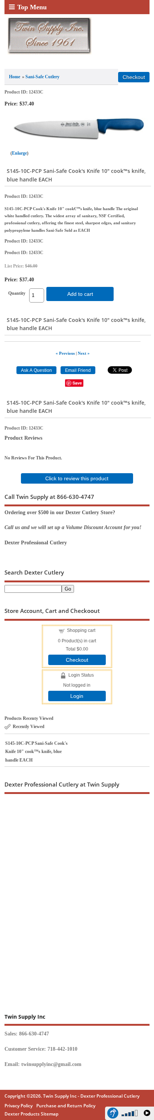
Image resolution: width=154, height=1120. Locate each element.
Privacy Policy (18, 1105)
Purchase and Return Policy (65, 1105)
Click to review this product (76, 478)
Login (76, 696)
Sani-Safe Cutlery (42, 76)
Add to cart (80, 294)
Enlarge (19, 153)
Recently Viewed (28, 726)
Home (14, 76)
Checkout (77, 659)
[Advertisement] (77, 888)
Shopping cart (81, 630)
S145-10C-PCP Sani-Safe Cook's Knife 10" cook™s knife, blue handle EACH (36, 752)
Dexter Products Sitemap (31, 1114)
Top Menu (32, 7)
